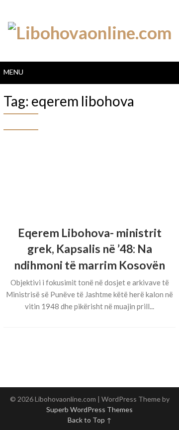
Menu (13, 72)
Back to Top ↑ (90, 420)
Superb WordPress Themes (89, 409)
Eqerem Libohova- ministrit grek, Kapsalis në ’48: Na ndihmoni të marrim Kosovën (89, 248)
